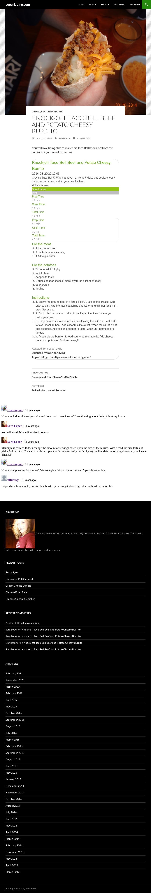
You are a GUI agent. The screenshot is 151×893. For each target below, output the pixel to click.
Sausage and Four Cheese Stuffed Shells (54, 375)
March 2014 (13, 838)
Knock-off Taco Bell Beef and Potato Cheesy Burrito (51, 629)
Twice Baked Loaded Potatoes (49, 388)
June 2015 (11, 766)
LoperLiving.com (18, 4)
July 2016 (11, 732)
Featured (47, 111)
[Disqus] (75, 450)
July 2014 (11, 812)
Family (92, 4)
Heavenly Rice (31, 622)
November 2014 (15, 792)
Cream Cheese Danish (18, 585)
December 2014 (15, 785)
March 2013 (13, 871)
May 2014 (11, 825)
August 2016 (13, 726)
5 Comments (83, 138)
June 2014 (11, 818)
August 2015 (13, 759)
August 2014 (13, 805)
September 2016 (15, 719)
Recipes (105, 4)
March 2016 (13, 739)
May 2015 (11, 772)
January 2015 (13, 779)
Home (81, 4)
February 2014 (14, 845)
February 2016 (14, 746)
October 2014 (14, 799)
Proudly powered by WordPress (21, 888)
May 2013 (11, 858)
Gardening (119, 4)
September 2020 (15, 680)
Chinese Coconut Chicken (20, 598)
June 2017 (11, 699)
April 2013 (12, 865)
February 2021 (14, 673)
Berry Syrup (12, 572)
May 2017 (11, 706)
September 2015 (15, 752)
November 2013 (15, 852)
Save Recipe (39, 189)
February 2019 (14, 693)
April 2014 (12, 832)
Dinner (36, 111)
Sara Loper (63, 138)
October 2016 (14, 713)
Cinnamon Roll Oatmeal (19, 579)
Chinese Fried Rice (16, 592)
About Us (135, 4)
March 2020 (13, 686)
